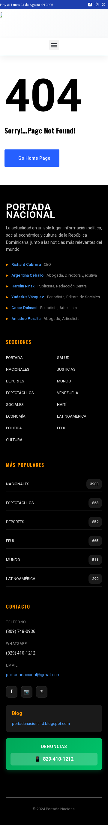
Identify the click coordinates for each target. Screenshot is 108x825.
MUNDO (64, 381)
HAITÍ (61, 404)
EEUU (62, 428)
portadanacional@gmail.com (33, 674)
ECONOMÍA (16, 416)
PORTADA (14, 357)
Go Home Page (33, 158)
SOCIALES (15, 404)
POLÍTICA (14, 428)
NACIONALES (17, 369)
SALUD (63, 357)
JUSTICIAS (66, 369)
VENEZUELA (67, 393)
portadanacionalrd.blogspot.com (41, 723)
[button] (54, 45)
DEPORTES (15, 381)
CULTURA (14, 439)
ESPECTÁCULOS (20, 393)
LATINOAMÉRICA (71, 416)
